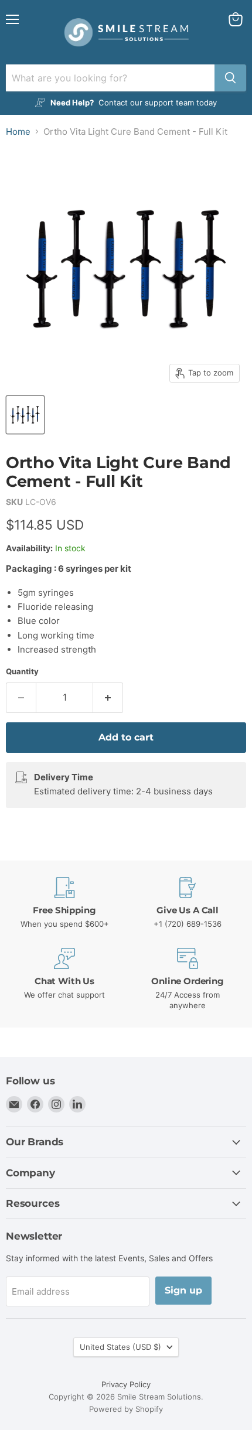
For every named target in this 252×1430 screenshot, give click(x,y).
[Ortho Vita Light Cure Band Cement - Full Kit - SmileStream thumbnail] (25, 415)
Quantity (22, 671)
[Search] (230, 77)
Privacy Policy (126, 1384)
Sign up (183, 1290)
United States (120, 1346)
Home (18, 131)
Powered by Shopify (126, 1409)
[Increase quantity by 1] (108, 697)
